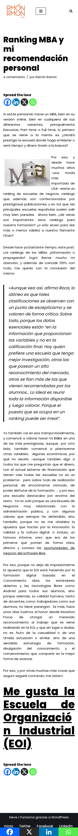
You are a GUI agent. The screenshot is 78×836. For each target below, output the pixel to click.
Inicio (8, 826)
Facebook (45, 826)
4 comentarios (14, 77)
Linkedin (66, 826)
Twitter (25, 826)
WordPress (60, 817)
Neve (13, 817)
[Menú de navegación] (41, 11)
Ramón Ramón (46, 77)
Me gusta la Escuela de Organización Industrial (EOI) (39, 717)
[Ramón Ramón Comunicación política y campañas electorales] (16, 11)
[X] (24, 102)
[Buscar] (71, 11)
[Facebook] (7, 102)
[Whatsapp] (33, 102)
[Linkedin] (16, 102)
